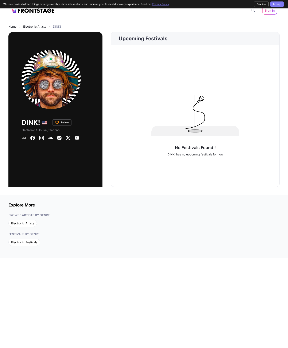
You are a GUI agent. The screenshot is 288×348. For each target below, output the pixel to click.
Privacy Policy (160, 4)
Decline (261, 4)
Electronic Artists (34, 26)
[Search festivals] (253, 10)
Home (12, 26)
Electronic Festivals (24, 242)
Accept (277, 4)
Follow (65, 122)
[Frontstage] (33, 10)
